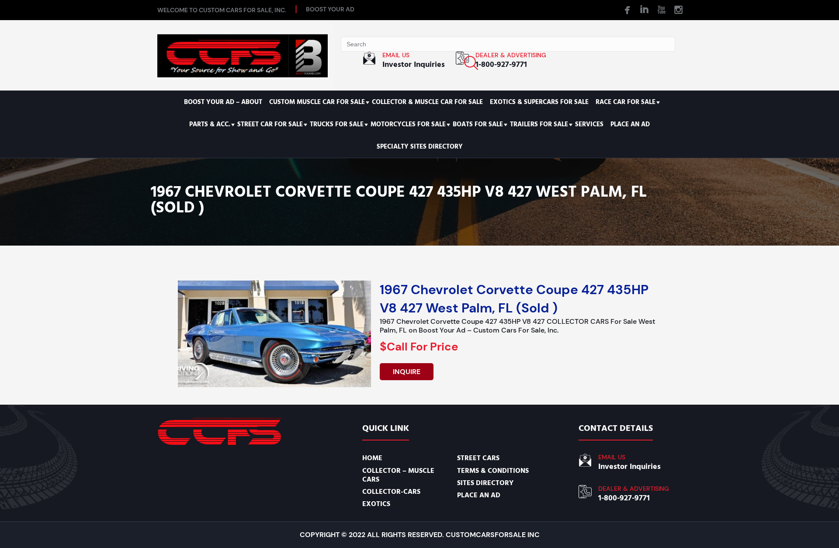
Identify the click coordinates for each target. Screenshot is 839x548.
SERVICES (589, 124)
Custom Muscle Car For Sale (317, 102)
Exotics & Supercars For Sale (539, 102)
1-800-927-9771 (501, 64)
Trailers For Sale (539, 124)
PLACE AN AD (630, 124)
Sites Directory (485, 483)
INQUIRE (406, 371)
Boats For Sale (478, 124)
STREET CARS (478, 458)
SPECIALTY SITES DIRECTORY (420, 146)
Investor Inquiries (413, 64)
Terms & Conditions (493, 470)
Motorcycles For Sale (408, 124)
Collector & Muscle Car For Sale (427, 102)
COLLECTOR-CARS (391, 491)
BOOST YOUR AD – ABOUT (223, 102)
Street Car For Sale (270, 124)
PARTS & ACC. (209, 124)
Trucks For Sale (337, 124)
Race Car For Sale (625, 102)
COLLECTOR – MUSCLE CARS (398, 475)
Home (372, 458)
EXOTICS (376, 504)
